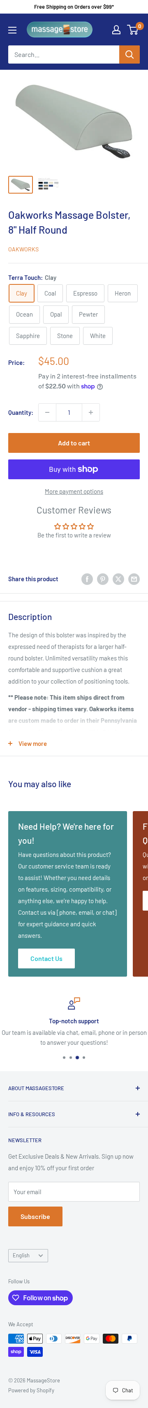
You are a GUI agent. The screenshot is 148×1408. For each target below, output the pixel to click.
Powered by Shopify (31, 1390)
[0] (133, 30)
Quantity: (20, 412)
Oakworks (23, 249)
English (21, 1255)
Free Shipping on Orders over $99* (74, 6)
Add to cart (74, 443)
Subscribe (35, 1216)
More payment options (74, 491)
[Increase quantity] (90, 412)
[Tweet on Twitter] (118, 579)
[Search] (129, 54)
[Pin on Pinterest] (103, 579)
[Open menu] (12, 30)
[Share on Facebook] (87, 579)
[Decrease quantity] (47, 412)
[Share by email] (134, 579)
